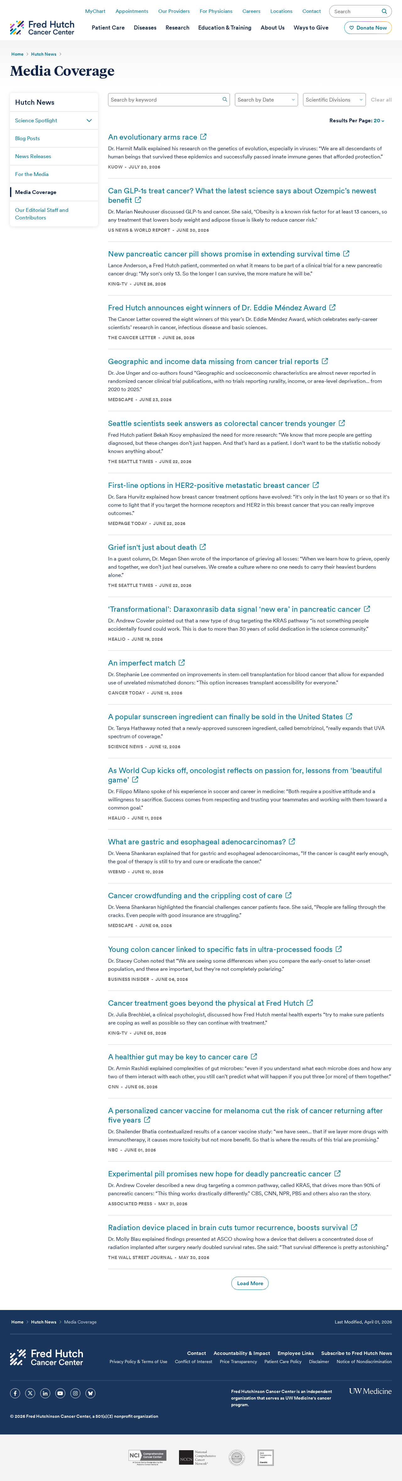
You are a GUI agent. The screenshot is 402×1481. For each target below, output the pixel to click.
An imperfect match (142, 662)
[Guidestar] (266, 1458)
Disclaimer (319, 1361)
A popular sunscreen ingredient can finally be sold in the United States (225, 716)
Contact (311, 11)
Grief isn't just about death (152, 547)
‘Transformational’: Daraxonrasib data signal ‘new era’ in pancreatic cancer (234, 609)
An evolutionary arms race (152, 136)
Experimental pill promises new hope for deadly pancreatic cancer (219, 1173)
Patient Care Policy (283, 1361)
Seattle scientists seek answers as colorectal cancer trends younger (222, 423)
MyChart (95, 11)
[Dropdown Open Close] (361, 100)
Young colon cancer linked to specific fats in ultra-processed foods (220, 949)
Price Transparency (238, 1361)
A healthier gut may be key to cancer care (178, 1056)
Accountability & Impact (242, 1353)
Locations (281, 11)
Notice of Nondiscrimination (364, 1361)
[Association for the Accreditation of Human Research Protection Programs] (237, 1458)
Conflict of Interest (193, 1361)
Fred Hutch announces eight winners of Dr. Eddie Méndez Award (217, 307)
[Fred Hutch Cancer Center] (46, 1357)
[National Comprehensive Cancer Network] (197, 1457)
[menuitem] (108, 27)
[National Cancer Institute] (147, 1457)
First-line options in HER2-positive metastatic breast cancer (209, 485)
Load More (250, 1283)
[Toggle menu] (89, 120)
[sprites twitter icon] (30, 1393)
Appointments (132, 11)
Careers (251, 11)
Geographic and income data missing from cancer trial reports (213, 361)
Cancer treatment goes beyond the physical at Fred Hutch (206, 1003)
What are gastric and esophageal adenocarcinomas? (197, 841)
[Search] (225, 99)
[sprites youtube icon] (60, 1393)
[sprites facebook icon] (15, 1393)
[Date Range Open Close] (293, 100)
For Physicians (216, 11)
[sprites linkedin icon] (45, 1393)
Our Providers (174, 11)
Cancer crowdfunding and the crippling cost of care (195, 895)
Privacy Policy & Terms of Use (138, 1361)
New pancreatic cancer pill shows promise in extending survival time (224, 253)
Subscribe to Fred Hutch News (356, 1353)
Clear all (381, 100)
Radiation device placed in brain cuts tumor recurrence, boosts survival (228, 1227)
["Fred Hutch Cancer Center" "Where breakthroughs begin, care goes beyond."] (42, 28)
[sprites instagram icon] (75, 1393)
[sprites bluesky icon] (90, 1393)
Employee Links (296, 1353)
